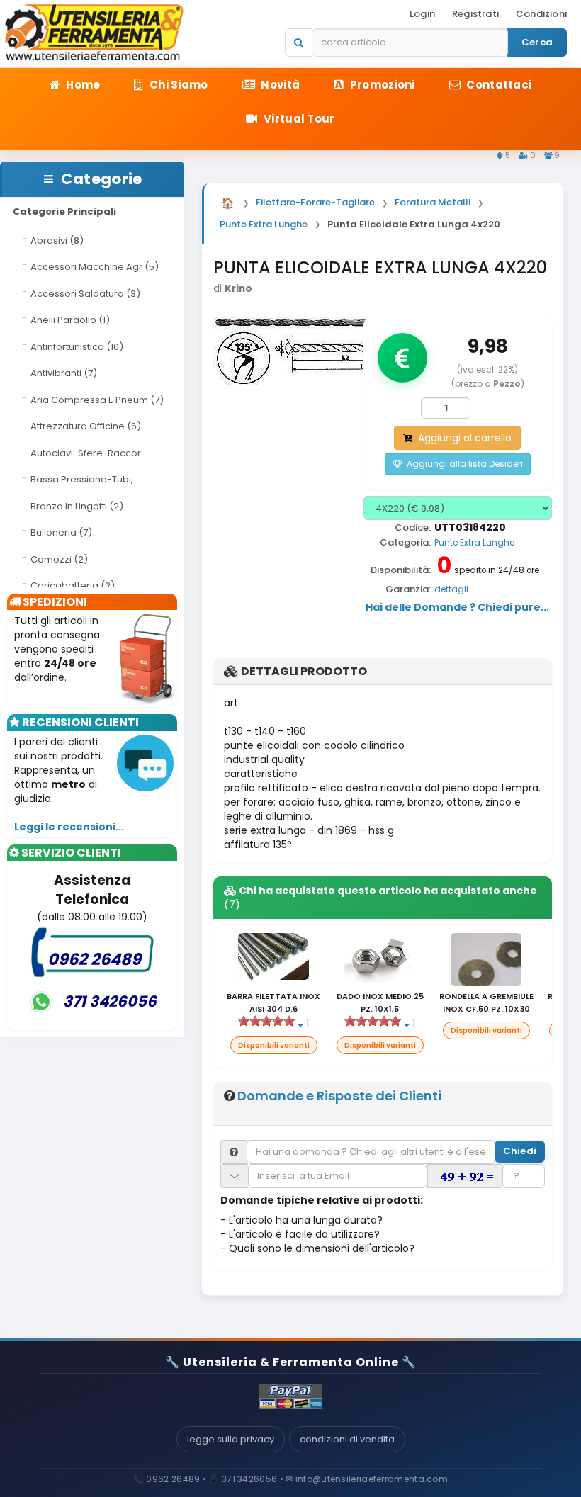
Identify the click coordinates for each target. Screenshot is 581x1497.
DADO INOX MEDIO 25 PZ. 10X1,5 (380, 1002)
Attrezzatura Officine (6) (85, 426)
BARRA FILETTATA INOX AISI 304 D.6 (273, 1002)
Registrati (475, 13)
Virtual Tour (298, 118)
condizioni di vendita (347, 1439)
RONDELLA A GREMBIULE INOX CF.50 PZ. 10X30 (486, 1002)
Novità (279, 84)
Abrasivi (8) (57, 240)
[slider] (266, 1021)
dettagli (451, 589)
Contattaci (497, 84)
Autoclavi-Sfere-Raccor (85, 453)
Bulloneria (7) (61, 532)
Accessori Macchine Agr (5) (94, 266)
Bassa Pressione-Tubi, (81, 479)
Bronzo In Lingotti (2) (76, 506)
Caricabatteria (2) (72, 585)
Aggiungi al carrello (462, 438)
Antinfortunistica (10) (76, 347)
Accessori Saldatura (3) (85, 293)
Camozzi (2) (59, 559)
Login (422, 13)
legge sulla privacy (230, 1439)
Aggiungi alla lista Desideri (462, 464)
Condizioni (541, 13)
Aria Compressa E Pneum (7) (97, 400)
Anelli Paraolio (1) (70, 320)
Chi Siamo (177, 84)
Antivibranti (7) (63, 373)
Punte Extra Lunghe (474, 542)
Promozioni (380, 84)
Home (82, 84)
